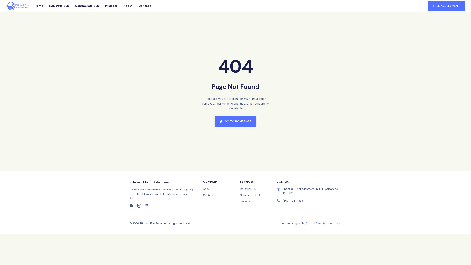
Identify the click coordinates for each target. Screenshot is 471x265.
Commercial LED (87, 6)
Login (338, 223)
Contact (145, 6)
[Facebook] (132, 206)
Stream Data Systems (319, 223)
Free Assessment (446, 6)
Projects (111, 6)
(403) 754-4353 (293, 200)
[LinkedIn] (146, 206)
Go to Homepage (238, 121)
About (128, 6)
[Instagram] (139, 206)
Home (39, 6)
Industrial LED (59, 6)
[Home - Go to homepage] (17, 5)
